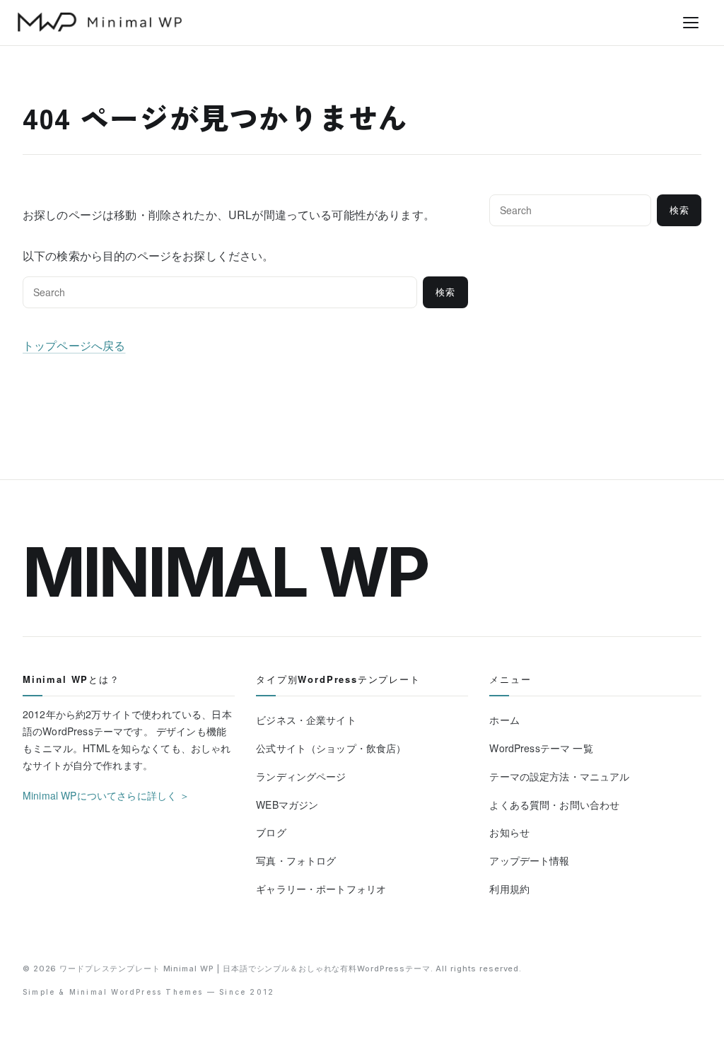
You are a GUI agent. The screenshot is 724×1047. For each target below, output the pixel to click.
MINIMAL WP (225, 572)
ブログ (271, 832)
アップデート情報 (529, 860)
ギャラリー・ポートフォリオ (321, 889)
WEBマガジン (287, 804)
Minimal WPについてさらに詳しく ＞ (106, 795)
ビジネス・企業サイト (306, 720)
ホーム (504, 720)
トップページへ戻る (74, 345)
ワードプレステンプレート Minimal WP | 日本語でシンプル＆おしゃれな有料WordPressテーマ (245, 968)
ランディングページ (301, 776)
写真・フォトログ (296, 860)
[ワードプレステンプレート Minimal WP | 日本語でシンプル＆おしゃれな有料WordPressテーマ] (99, 22)
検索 (445, 292)
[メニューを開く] (691, 22)
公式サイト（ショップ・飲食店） (331, 748)
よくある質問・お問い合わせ (554, 804)
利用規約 (509, 889)
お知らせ (509, 832)
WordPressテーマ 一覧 (540, 748)
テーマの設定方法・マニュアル (559, 776)
